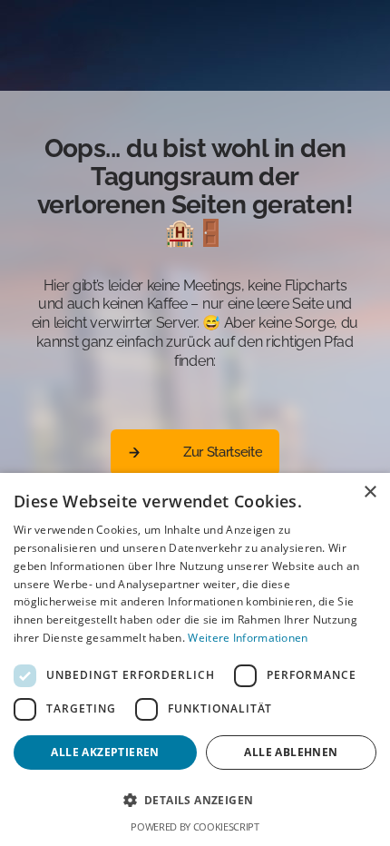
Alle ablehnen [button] (290, 752)
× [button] (369, 492)
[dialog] (195, 659)
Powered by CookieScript (195, 826)
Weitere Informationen (247, 637)
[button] (195, 800)
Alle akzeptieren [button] (105, 752)
